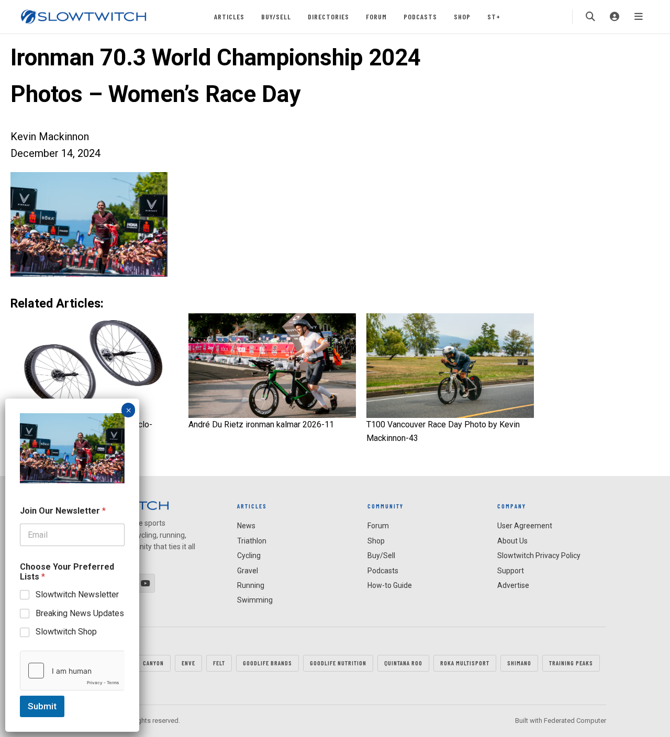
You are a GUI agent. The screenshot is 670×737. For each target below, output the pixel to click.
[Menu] (638, 16)
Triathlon (251, 541)
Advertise (513, 585)
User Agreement (524, 525)
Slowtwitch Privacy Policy (538, 555)
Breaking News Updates (80, 613)
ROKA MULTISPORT (464, 662)
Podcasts (420, 16)
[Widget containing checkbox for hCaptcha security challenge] (72, 670)
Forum (376, 16)
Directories (328, 16)
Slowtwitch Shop (66, 632)
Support (510, 570)
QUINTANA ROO (403, 662)
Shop (462, 16)
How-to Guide (389, 585)
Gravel (247, 570)
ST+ (493, 16)
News (246, 525)
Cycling (249, 555)
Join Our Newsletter (63, 511)
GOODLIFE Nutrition (338, 662)
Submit (42, 706)
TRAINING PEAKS (571, 662)
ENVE (188, 662)
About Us (512, 541)
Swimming (255, 600)
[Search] (590, 16)
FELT (219, 662)
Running (250, 585)
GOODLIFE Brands (267, 662)
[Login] (614, 16)
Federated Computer (575, 720)
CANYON (153, 662)
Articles (229, 16)
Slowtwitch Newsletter (77, 594)
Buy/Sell (276, 16)
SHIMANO (519, 662)
